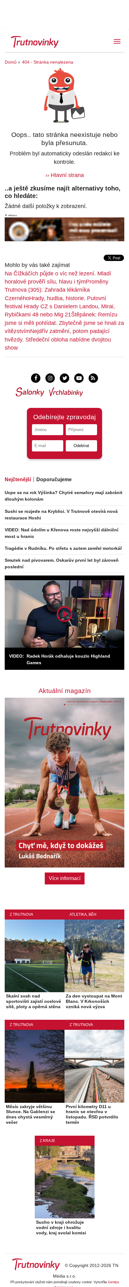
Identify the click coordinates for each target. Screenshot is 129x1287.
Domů (11, 62)
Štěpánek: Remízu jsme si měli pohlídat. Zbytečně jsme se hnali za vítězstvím (64, 322)
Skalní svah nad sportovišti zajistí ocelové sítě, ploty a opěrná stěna (33, 1001)
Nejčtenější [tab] (18, 479)
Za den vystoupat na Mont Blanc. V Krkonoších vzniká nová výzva (94, 1001)
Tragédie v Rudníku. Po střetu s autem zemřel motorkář (63, 548)
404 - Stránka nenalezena (47, 62)
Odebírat (81, 445)
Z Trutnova (21, 914)
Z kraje (47, 1140)
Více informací (64, 878)
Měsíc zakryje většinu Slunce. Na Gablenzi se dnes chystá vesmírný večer (30, 1114)
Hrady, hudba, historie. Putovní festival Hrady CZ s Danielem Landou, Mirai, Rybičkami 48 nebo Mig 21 (60, 306)
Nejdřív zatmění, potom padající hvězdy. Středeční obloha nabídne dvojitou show (58, 339)
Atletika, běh (83, 914)
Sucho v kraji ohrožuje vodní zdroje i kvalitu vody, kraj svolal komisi (61, 1227)
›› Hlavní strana (64, 175)
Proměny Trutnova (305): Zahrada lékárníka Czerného (56, 290)
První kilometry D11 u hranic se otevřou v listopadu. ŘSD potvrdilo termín (92, 1114)
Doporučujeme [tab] (54, 479)
